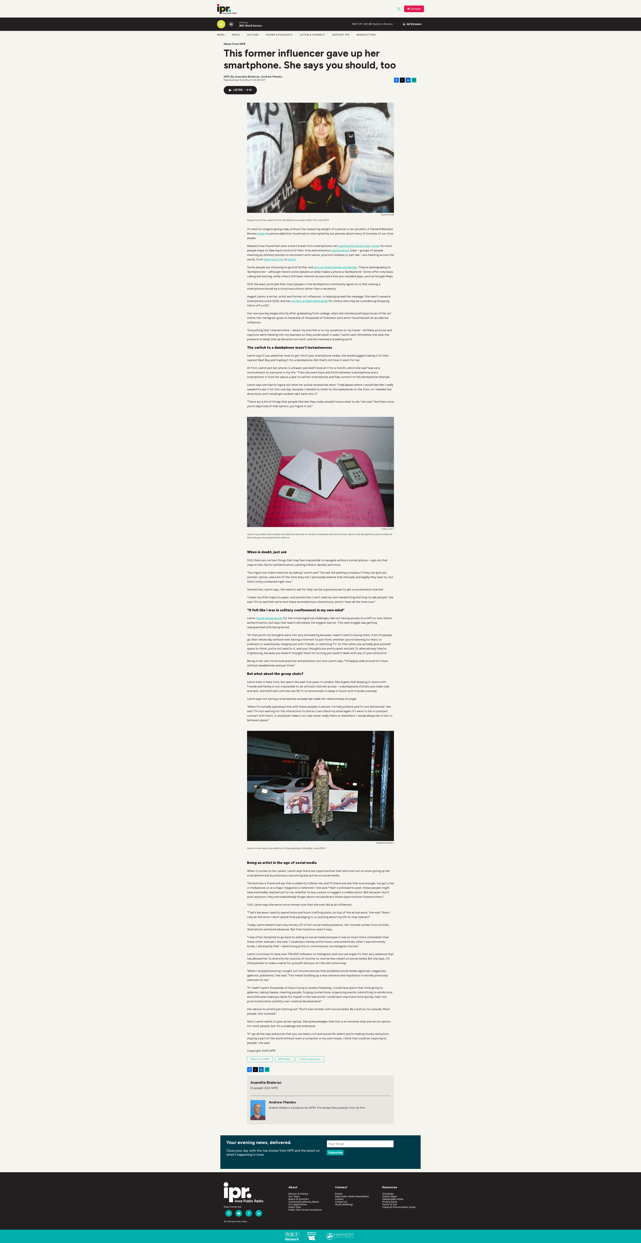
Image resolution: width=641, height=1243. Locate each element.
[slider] (236, 24)
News (221, 34)
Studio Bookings (344, 1204)
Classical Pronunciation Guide (399, 1207)
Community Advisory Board (303, 1201)
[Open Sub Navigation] (227, 34)
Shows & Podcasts (279, 34)
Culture (253, 34)
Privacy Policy (389, 1201)
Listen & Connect (312, 34)
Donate (415, 9)
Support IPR (340, 34)
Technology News (310, 1059)
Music (236, 34)
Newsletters (366, 34)
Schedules (388, 1193)
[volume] (231, 24)
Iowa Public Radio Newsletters (352, 1196)
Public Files (294, 1207)
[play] (221, 24)
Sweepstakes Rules (392, 1199)
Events (338, 1193)
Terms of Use (389, 1204)
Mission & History (298, 1193)
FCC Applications (297, 1204)
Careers (339, 1199)
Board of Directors (298, 1199)
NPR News (284, 1059)
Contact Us (341, 1201)
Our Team (293, 1196)
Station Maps (389, 1196)
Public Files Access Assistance (305, 1209)
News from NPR (234, 44)
